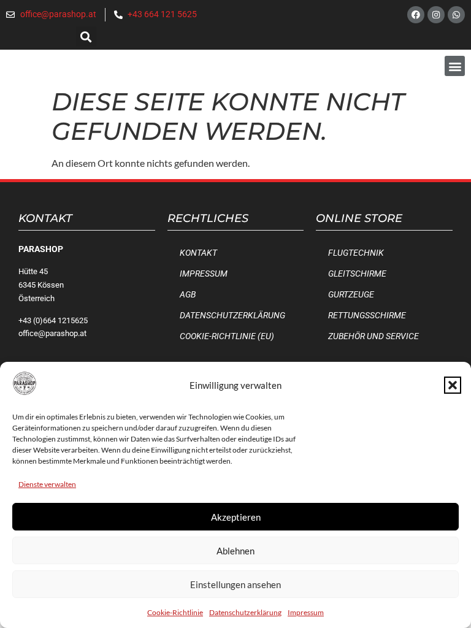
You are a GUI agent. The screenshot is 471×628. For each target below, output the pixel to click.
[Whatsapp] (456, 14)
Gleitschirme (357, 274)
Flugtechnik (356, 253)
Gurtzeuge (351, 294)
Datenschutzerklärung (245, 612)
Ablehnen (235, 550)
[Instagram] (436, 14)
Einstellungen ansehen (235, 584)
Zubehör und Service (373, 336)
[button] (452, 385)
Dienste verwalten (47, 484)
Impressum (306, 612)
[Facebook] (415, 14)
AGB (188, 294)
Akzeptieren (236, 517)
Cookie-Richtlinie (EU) (227, 336)
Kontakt (198, 253)
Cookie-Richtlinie (175, 612)
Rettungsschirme (367, 315)
